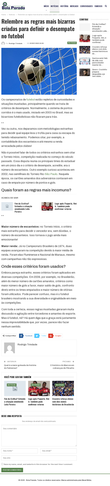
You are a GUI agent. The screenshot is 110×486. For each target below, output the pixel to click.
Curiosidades (86, 6)
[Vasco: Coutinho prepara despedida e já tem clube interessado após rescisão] (84, 72)
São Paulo (51, 174)
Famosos (98, 6)
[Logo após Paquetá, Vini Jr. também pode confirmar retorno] (47, 206)
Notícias (54, 6)
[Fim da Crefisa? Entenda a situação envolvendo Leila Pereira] (7, 206)
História (64, 6)
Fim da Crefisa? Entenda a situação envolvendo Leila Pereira (23, 207)
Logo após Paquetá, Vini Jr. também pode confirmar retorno (66, 206)
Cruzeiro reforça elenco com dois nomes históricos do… (100, 50)
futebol (30, 99)
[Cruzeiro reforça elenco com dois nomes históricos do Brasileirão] (63, 388)
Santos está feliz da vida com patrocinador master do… (100, 61)
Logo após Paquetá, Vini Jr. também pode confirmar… (99, 39)
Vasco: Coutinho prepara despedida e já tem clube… (99, 73)
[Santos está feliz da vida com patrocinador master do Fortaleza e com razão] (84, 61)
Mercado (74, 6)
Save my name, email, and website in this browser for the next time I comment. (38, 464)
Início (46, 6)
